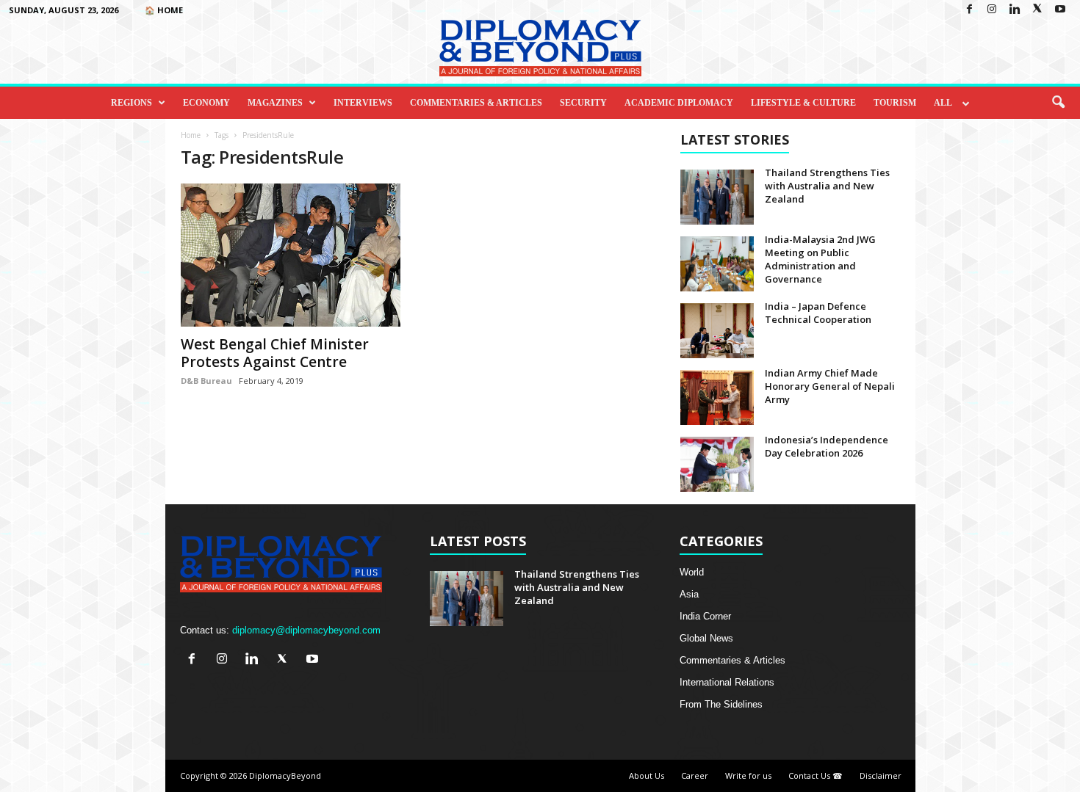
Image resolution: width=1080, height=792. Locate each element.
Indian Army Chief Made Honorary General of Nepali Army (830, 386)
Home (191, 135)
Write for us (748, 775)
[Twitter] (1037, 10)
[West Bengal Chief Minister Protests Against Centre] (291, 255)
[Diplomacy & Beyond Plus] (540, 48)
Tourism (895, 103)
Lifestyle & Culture (803, 103)
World (692, 572)
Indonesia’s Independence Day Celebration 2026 (826, 446)
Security (583, 103)
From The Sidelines (721, 704)
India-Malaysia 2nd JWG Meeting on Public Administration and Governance (820, 259)
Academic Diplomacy (678, 103)
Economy (206, 103)
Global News (706, 638)
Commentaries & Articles (476, 103)
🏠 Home (164, 9)
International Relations (727, 682)
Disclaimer (880, 775)
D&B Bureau (206, 380)
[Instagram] (992, 10)
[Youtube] (1060, 10)
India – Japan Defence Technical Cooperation (818, 312)
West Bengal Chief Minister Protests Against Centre (275, 353)
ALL (943, 103)
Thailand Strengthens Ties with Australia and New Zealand (827, 186)
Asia (689, 594)
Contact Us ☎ (815, 775)
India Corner (705, 616)
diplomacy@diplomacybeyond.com (306, 630)
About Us (646, 775)
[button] (1058, 103)
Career (694, 775)
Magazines (275, 103)
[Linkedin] (1014, 10)
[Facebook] (969, 10)
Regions (131, 103)
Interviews (363, 103)
